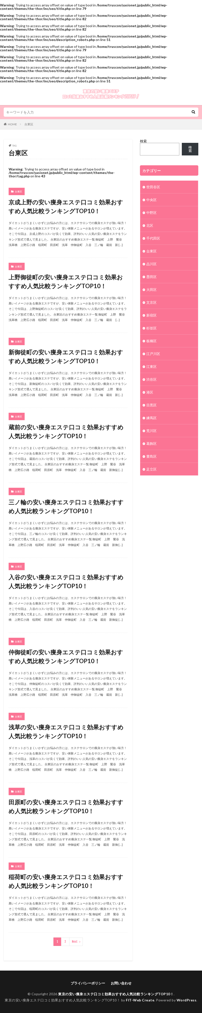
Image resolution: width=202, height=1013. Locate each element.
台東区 (28, 124)
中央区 (151, 200)
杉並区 (151, 328)
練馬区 (151, 418)
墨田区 (151, 277)
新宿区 (151, 315)
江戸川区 (153, 354)
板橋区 (151, 341)
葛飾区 (151, 443)
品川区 (151, 264)
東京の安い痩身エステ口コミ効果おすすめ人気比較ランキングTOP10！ (116, 994)
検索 (143, 141)
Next (75, 941)
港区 (149, 392)
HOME (12, 124)
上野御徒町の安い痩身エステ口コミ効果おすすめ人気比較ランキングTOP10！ (66, 281)
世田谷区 (153, 187)
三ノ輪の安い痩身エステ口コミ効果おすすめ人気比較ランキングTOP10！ (66, 506)
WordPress (187, 1000)
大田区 (151, 289)
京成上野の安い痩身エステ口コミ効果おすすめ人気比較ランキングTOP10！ (66, 206)
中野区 (151, 212)
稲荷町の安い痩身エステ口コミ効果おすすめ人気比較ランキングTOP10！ (66, 881)
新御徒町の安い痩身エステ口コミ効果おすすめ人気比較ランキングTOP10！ (66, 356)
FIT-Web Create (140, 1000)
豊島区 (151, 456)
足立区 (151, 469)
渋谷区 (151, 379)
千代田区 (153, 238)
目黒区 (151, 405)
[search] (193, 112)
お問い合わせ (121, 983)
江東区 (151, 366)
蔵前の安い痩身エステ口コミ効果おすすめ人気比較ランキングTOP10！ (66, 431)
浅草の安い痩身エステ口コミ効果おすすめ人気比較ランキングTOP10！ (66, 731)
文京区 (151, 302)
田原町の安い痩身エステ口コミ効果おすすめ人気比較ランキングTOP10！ (66, 806)
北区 (149, 225)
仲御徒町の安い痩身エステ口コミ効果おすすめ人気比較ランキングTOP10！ (66, 656)
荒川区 (151, 431)
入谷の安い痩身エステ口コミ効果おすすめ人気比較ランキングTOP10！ (66, 581)
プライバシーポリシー (88, 983)
